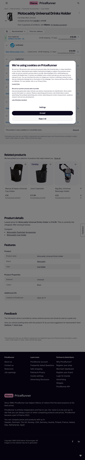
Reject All (42, 119)
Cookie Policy (16, 84)
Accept (42, 113)
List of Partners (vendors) (19, 100)
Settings (42, 107)
